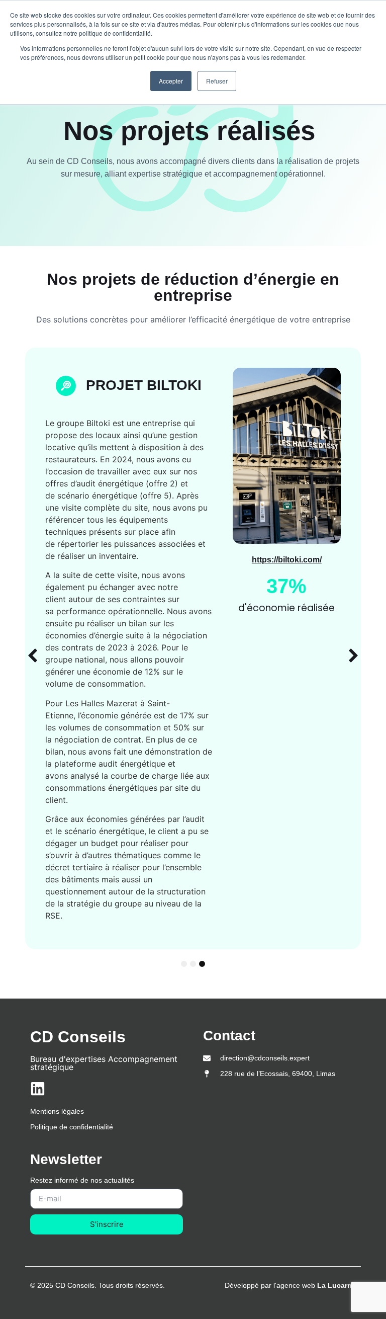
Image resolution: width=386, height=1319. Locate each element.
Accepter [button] (171, 80)
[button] (32, 655)
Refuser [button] (217, 80)
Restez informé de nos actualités (82, 1180)
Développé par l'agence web (290, 1285)
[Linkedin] (37, 1088)
